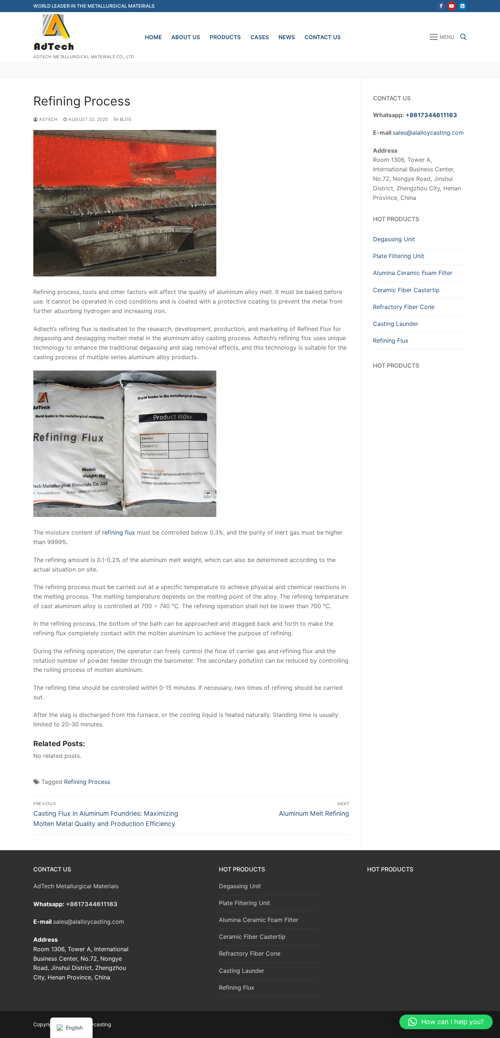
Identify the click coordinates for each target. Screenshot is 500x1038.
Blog (125, 119)
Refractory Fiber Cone (403, 306)
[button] (446, 1022)
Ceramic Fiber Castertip (406, 290)
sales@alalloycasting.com (428, 132)
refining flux (118, 532)
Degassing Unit (394, 239)
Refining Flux (390, 340)
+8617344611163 (431, 115)
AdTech (47, 119)
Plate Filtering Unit (398, 256)
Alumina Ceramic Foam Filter (412, 272)
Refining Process (87, 781)
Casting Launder (395, 323)
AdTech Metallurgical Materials (76, 886)
